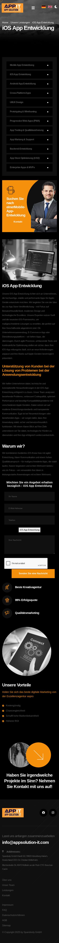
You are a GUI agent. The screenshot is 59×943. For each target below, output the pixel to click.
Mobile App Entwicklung (22, 65)
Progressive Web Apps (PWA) (25, 121)
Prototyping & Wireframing (23, 111)
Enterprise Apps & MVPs (22, 167)
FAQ (4, 910)
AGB (4, 920)
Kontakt (18, 222)
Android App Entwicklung (23, 83)
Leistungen (7, 890)
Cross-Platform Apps (20, 93)
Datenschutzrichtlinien (13, 915)
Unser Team (8, 885)
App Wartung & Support (22, 139)
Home (5, 22)
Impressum (7, 905)
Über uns (6, 880)
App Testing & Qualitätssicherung (27, 130)
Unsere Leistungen (20, 22)
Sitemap (6, 925)
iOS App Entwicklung (20, 74)
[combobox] (30, 529)
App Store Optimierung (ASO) (25, 158)
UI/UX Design (16, 102)
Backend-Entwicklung (21, 149)
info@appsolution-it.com (25, 842)
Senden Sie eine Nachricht (33, 573)
